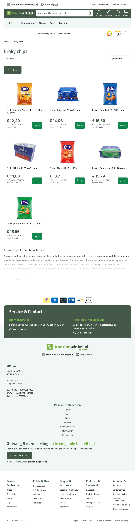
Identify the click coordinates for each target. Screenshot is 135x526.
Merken (63, 23)
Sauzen (89, 498)
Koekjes (10, 498)
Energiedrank (65, 498)
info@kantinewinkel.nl (16, 383)
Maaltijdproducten (94, 502)
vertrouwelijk (21, 462)
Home (6, 41)
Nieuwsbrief (104, 4)
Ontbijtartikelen (92, 494)
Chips (9, 502)
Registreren (108, 15)
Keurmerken (67, 435)
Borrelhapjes (12, 507)
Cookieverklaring (121, 521)
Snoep (9, 490)
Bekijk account (84, 332)
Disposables (91, 490)
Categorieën (27, 23)
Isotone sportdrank (68, 494)
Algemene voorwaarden (83, 521)
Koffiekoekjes (38, 503)
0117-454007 (12, 380)
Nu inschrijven (21, 455)
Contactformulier (67, 426)
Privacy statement (104, 521)
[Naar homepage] (10, 23)
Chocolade (11, 494)
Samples (115, 4)
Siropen (63, 502)
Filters (14, 70)
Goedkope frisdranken (69, 490)
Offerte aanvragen (120, 509)
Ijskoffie (36, 494)
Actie (52, 23)
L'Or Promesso (39, 490)
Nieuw (42, 23)
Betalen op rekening (121, 505)
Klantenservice (19, 319)
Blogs (94, 4)
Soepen (89, 507)
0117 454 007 (20, 329)
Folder (123, 4)
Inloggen (99, 15)
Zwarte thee (38, 498)
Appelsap (64, 507)
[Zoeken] (89, 13)
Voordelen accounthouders (119, 499)
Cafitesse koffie (39, 486)
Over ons (67, 410)
